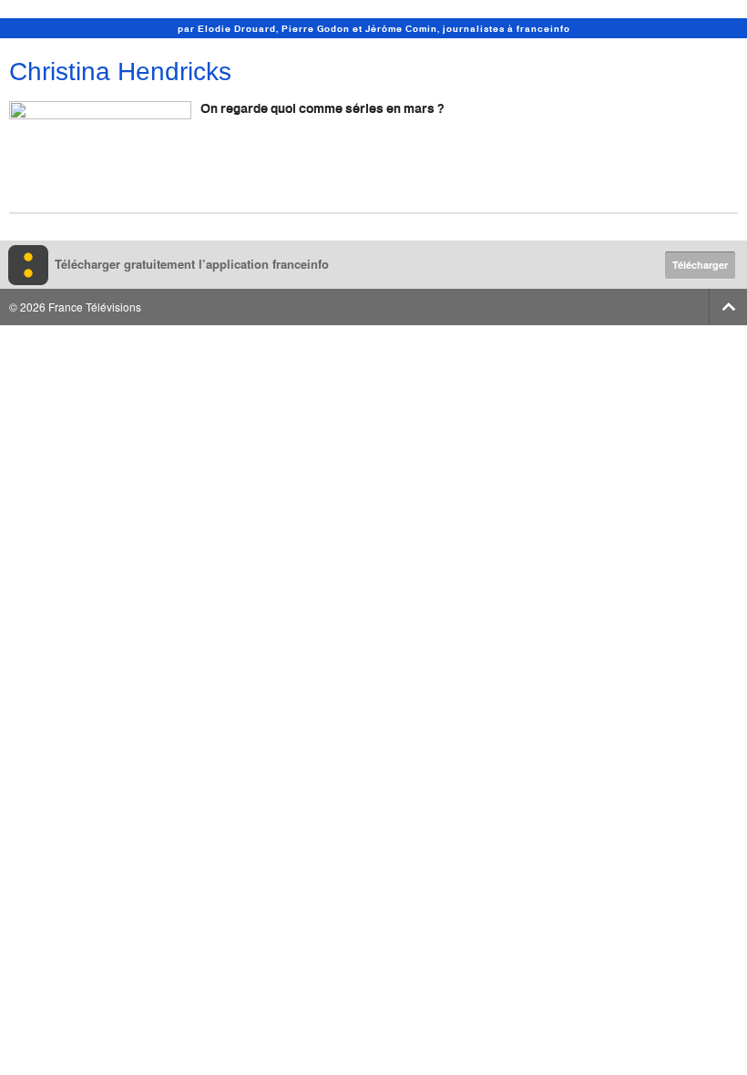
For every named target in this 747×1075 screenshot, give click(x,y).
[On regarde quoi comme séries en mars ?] (100, 152)
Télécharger (700, 264)
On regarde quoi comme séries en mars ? (322, 108)
